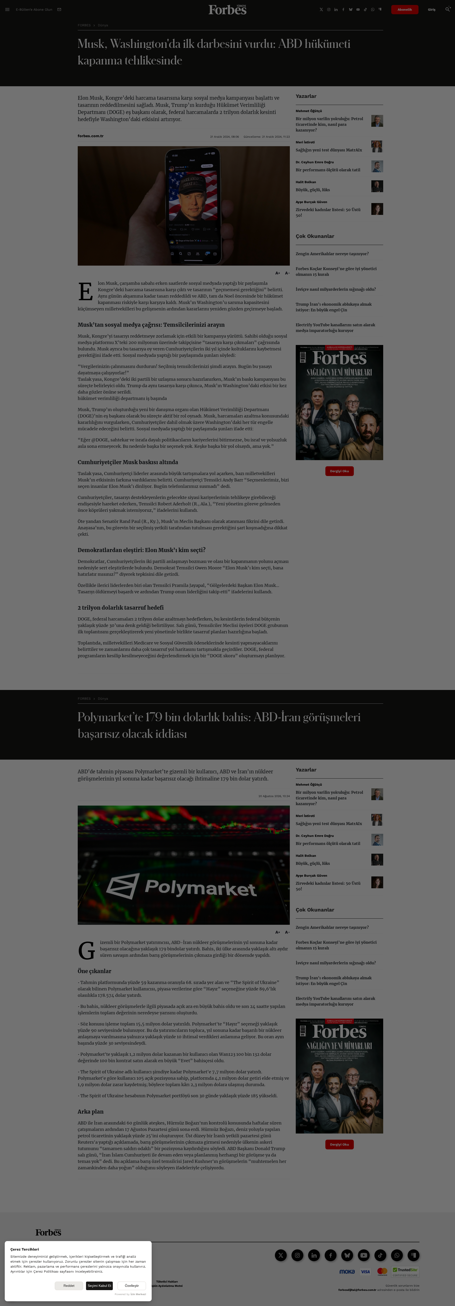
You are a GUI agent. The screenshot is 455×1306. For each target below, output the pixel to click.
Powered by (130, 1294)
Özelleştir (132, 1286)
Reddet (69, 1286)
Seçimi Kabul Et (99, 1286)
